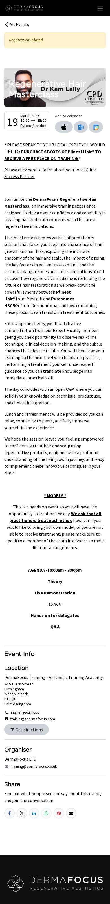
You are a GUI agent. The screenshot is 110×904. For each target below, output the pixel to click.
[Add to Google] (96, 127)
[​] (55, 883)
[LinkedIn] (34, 813)
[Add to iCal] (64, 127)
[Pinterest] (59, 813)
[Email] (71, 813)
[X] (22, 813)
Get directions (29, 729)
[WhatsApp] (46, 813)
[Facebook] (9, 813)
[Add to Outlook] (81, 127)
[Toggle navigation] (100, 8)
